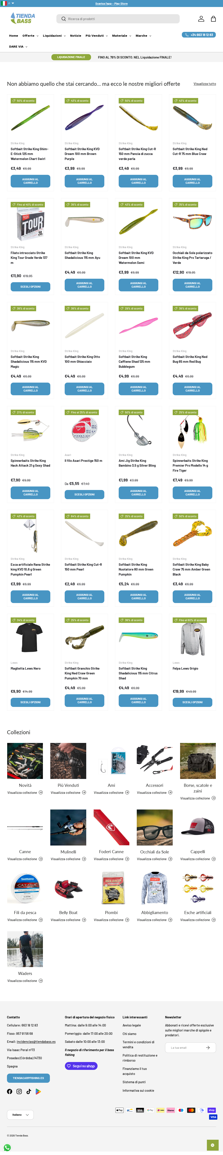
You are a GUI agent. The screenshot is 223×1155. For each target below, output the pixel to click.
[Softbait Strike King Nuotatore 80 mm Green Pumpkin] (138, 533)
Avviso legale (132, 1025)
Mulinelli (68, 851)
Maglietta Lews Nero (26, 668)
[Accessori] (154, 761)
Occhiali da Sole (154, 851)
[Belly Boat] (68, 888)
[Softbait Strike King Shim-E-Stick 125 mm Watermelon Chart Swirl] (30, 118)
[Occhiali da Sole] (154, 827)
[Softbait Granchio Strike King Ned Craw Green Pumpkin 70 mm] (84, 637)
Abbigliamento (154, 912)
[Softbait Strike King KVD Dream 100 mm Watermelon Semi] (138, 222)
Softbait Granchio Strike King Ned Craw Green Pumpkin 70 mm (82, 673)
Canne (25, 851)
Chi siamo (129, 1034)
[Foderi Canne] (111, 827)
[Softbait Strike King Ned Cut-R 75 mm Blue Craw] (192, 118)
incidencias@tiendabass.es (36, 1041)
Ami (111, 785)
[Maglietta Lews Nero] (30, 637)
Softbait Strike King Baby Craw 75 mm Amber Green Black (191, 569)
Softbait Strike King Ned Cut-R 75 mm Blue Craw (190, 151)
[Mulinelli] (68, 827)
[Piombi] (111, 888)
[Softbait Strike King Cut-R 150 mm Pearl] (84, 533)
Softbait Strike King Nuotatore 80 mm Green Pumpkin (136, 569)
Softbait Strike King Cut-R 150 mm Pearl (83, 566)
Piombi (111, 912)
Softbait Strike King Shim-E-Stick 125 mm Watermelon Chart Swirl (29, 154)
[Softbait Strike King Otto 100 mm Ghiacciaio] (84, 325)
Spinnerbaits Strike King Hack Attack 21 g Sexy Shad (30, 463)
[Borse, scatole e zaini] (198, 761)
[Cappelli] (198, 827)
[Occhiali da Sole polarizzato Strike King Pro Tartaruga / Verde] (192, 222)
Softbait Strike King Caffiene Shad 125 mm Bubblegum (134, 361)
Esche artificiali (197, 912)
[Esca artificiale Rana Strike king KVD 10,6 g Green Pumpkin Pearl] (30, 533)
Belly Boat (68, 912)
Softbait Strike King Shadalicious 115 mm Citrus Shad (138, 673)
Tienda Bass (21, 1135)
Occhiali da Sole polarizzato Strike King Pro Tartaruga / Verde (192, 258)
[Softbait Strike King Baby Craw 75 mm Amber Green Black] (192, 533)
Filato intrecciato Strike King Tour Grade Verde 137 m (29, 258)
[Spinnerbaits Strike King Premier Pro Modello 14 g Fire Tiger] (192, 429)
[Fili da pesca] (25, 888)
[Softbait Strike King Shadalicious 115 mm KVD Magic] (30, 325)
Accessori (154, 785)
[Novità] (25, 761)
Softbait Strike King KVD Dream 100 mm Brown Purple (82, 154)
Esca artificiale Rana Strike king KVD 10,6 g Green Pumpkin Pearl (30, 569)
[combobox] (118, 18)
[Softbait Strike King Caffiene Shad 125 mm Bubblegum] (138, 325)
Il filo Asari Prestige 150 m (83, 460)
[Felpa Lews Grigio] (192, 637)
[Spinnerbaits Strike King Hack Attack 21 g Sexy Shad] (30, 429)
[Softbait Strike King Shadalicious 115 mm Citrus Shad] (138, 637)
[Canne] (25, 827)
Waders (25, 973)
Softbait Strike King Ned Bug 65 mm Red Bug (190, 359)
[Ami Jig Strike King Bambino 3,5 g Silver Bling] (138, 429)
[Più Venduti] (68, 761)
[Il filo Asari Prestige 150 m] (84, 429)
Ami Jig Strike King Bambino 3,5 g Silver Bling (137, 463)
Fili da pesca (25, 912)
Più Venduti (68, 785)
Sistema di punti (134, 1082)
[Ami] (111, 761)
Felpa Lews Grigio (185, 668)
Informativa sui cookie (138, 1090)
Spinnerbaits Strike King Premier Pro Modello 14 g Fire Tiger (190, 465)
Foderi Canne (111, 851)
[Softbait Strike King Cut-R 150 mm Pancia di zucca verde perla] (138, 118)
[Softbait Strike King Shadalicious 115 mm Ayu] (84, 222)
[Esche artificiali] (198, 888)
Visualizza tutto (205, 84)
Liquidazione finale (71, 57)
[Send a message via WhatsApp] (7, 1148)
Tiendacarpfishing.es (28, 1078)
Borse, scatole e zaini (198, 788)
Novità (25, 785)
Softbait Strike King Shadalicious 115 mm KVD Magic (29, 361)
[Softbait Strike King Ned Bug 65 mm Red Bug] (192, 325)
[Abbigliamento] (154, 888)
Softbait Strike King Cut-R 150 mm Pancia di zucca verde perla (137, 154)
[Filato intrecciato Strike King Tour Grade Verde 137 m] (30, 222)
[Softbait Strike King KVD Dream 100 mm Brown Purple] (84, 118)
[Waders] (25, 949)
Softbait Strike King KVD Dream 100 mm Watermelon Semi (136, 258)
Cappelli (198, 851)
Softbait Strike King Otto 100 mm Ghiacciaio (82, 359)
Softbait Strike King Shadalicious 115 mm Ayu (82, 255)
